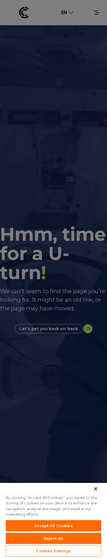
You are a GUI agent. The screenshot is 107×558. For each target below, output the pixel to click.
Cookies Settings (53, 551)
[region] (53, 520)
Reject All (53, 538)
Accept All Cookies (53, 525)
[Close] (95, 489)
